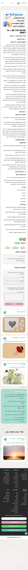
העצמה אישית (6, 479)
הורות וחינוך (15, 477)
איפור (25, 501)
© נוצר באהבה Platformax (14, 537)
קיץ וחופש (15, 482)
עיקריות (16, 504)
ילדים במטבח (15, 509)
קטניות (16, 497)
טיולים (16, 480)
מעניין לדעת (6, 476)
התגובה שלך (20, 292)
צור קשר (7, 495)
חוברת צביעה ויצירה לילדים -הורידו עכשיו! (12, 406)
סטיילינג (25, 498)
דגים (17, 492)
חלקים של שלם (21, 312)
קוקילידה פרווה (18, 418)
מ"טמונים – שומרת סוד (18, 338)
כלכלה (16, 483)
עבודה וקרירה (6, 480)
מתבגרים (16, 476)
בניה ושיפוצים (24, 476)
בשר (17, 495)
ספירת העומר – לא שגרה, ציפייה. (17, 439)
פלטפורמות (6, 497)
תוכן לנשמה (6, 473)
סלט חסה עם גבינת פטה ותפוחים (15, 401)
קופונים (7, 494)
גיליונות (7, 492)
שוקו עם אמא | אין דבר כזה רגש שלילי (16, 364)
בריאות (25, 496)
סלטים (16, 512)
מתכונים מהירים (14, 511)
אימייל (22, 281)
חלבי (17, 498)
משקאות (16, 508)
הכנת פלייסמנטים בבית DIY (12, 395)
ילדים (17, 474)
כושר (26, 495)
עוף (17, 494)
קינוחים (16, 501)
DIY (26, 473)
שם (23, 277)
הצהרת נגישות (6, 501)
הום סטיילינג (24, 474)
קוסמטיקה (24, 503)
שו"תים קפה (6, 482)
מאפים (16, 500)
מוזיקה (7, 483)
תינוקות (16, 473)
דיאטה (25, 500)
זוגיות (17, 485)
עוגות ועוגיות (15, 503)
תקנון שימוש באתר (6, 499)
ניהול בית (16, 479)
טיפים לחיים (6, 477)
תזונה (25, 493)
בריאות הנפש (24, 504)
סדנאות (7, 474)
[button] (2, 3)
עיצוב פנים (24, 479)
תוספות (16, 506)
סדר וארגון (24, 477)
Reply (23, 262)
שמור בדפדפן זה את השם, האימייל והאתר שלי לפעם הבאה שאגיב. (15, 288)
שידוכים (16, 487)
